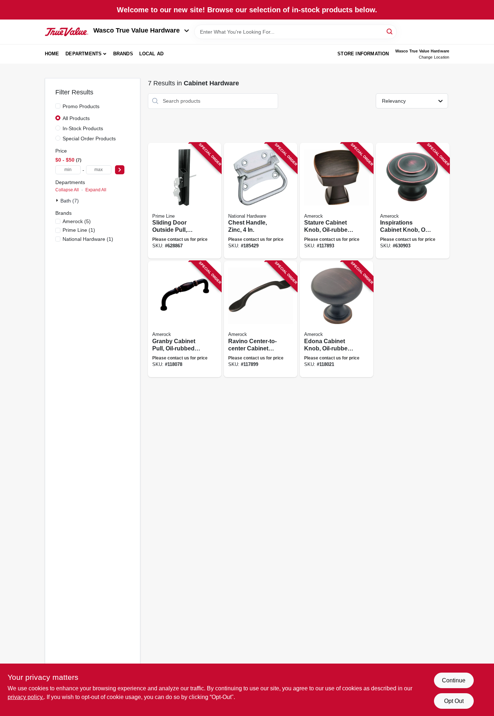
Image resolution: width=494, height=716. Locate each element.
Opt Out (454, 701)
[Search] (390, 31)
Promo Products (81, 106)
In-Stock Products (83, 128)
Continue (453, 680)
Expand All (95, 189)
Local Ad (151, 53)
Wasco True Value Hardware (136, 30)
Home (52, 53)
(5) (77, 221)
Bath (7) (69, 201)
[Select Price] (119, 169)
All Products (76, 118)
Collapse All (67, 189)
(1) (79, 230)
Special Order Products (89, 138)
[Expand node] (57, 200)
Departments (83, 53)
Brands (123, 53)
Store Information (363, 53)
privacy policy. (26, 697)
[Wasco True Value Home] (66, 31)
